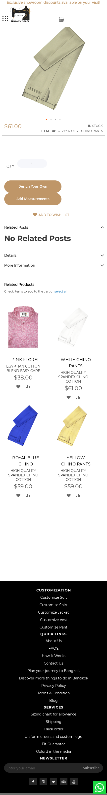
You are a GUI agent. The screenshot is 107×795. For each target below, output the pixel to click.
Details (10, 255)
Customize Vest (53, 620)
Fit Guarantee (53, 744)
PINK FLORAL (25, 359)
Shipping (53, 721)
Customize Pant (53, 627)
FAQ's (54, 648)
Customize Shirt (54, 605)
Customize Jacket (53, 612)
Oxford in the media (53, 751)
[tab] (53, 227)
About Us (54, 641)
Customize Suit (53, 597)
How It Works (53, 656)
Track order (53, 729)
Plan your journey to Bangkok (53, 671)
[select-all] (60, 291)
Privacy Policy (53, 685)
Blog (53, 700)
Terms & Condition (54, 693)
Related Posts (16, 227)
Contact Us (53, 663)
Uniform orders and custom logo (53, 736)
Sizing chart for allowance (53, 714)
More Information (19, 265)
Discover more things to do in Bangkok (53, 678)
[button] (47, 120)
